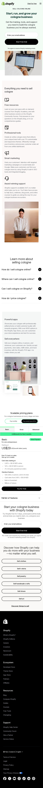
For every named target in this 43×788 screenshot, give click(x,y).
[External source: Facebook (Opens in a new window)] (4, 778)
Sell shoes (22, 591)
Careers (6, 643)
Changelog (7, 715)
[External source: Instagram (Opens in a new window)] (19, 778)
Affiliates (6, 683)
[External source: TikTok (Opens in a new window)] (24, 778)
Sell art (21, 599)
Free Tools (7, 711)
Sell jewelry (21, 576)
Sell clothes (21, 561)
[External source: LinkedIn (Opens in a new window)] (28, 778)
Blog (4, 695)
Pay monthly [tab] (13, 421)
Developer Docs (9, 667)
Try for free (21, 489)
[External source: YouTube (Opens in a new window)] (14, 778)
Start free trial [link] (21, 42)
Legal (5, 761)
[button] (40, 3)
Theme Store (8, 671)
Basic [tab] (7, 429)
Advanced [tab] (35, 429)
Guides (5, 703)
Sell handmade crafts (21, 584)
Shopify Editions (9, 639)
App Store (7, 675)
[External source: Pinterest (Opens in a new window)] (33, 778)
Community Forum (9, 731)
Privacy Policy (8, 765)
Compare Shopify (9, 699)
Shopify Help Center (10, 727)
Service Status (8, 739)
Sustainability (8, 655)
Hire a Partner (8, 735)
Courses (6, 707)
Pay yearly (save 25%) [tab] (29, 421)
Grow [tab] (21, 429)
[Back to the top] (5, 621)
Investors (6, 647)
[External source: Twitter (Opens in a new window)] (9, 778)
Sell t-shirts (21, 569)
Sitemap (6, 769)
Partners (6, 679)
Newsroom (7, 651)
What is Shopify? (9, 635)
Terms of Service (9, 757)
